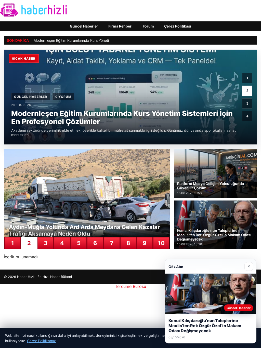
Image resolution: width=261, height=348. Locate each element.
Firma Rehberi (120, 26)
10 (161, 243)
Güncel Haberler (84, 26)
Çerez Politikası (177, 26)
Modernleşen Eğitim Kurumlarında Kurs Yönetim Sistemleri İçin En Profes (93, 40)
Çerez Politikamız (41, 341)
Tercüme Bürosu (130, 286)
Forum (148, 26)
